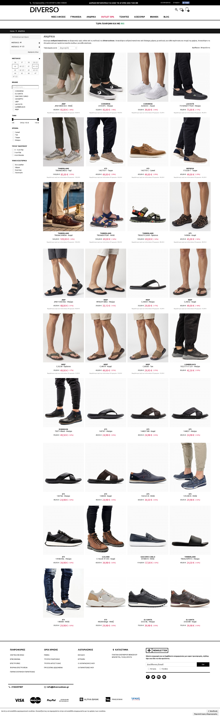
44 (15, 73)
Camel (17, 132)
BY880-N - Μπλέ (147, 559)
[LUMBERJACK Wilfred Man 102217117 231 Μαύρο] (190, 338)
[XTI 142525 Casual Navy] (147, 467)
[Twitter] (153, 677)
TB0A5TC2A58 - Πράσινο (148, 235)
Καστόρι (18, 170)
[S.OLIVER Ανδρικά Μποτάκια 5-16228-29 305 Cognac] (105, 530)
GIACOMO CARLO (21, 96)
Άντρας (153, 669)
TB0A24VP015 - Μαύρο (190, 559)
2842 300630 (62, 3)
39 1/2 (35, 62)
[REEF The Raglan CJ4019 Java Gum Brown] (105, 338)
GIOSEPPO (19, 99)
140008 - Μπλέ (63, 622)
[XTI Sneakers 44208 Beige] (105, 593)
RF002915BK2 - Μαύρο (106, 302)
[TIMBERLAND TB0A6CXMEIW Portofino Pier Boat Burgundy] (63, 206)
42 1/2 (22, 70)
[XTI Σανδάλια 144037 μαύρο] (190, 402)
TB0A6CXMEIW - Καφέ (63, 235)
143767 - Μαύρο (105, 431)
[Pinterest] (164, 677)
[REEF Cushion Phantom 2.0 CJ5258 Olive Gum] (63, 338)
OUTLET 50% (107, 17)
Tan (16, 135)
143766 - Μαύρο (63, 496)
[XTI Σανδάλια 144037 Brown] (147, 402)
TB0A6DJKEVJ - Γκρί (63, 170)
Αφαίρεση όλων (33, 52)
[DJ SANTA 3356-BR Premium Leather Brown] (190, 593)
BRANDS (154, 17)
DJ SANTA (19, 94)
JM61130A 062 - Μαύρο (63, 302)
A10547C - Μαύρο (105, 106)
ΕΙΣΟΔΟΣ (81, 655)
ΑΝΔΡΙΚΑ (91, 17)
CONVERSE (19, 91)
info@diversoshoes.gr (58, 687)
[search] (176, 9)
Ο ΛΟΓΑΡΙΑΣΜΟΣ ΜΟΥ (86, 663)
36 (15, 62)
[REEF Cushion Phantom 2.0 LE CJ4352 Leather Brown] (190, 273)
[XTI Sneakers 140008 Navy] (63, 593)
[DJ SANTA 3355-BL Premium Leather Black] (147, 593)
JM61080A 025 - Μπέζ (63, 106)
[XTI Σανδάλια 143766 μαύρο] (63, 467)
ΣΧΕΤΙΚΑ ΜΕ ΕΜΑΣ (17, 655)
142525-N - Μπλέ (148, 496)
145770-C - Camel (148, 170)
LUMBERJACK (20, 107)
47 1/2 (15, 76)
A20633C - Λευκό (148, 106)
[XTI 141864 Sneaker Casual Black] (63, 530)
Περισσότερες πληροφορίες (205, 714)
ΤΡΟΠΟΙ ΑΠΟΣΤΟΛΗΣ (52, 663)
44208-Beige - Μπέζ (106, 622)
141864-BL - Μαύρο (63, 559)
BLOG (166, 17)
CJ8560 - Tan (148, 366)
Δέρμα (17, 167)
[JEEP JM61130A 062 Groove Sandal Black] (63, 273)
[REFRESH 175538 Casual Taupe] (190, 141)
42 (15, 70)
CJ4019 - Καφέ (106, 366)
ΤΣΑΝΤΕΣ (124, 17)
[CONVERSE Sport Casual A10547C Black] (105, 77)
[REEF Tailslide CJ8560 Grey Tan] (147, 338)
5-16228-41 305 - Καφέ (105, 559)
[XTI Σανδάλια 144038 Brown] (105, 467)
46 (29, 73)
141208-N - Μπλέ (190, 496)
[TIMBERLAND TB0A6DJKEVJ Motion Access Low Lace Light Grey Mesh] (63, 141)
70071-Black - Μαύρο (63, 431)
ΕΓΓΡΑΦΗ (81, 659)
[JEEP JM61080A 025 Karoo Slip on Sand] (63, 77)
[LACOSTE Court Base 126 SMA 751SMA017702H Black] (190, 77)
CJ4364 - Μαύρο (148, 302)
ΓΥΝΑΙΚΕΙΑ (75, 17)
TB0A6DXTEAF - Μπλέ (106, 235)
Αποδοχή (213, 711)
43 (29, 70)
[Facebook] (148, 677)
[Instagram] (159, 677)
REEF (17, 109)
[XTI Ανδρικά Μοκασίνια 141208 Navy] (190, 467)
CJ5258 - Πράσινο (63, 366)
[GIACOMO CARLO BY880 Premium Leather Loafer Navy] (147, 530)
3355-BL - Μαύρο (148, 622)
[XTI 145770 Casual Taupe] (105, 141)
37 (22, 62)
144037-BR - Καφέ (148, 431)
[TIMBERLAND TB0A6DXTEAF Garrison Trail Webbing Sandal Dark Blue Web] (105, 206)
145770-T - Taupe (106, 170)
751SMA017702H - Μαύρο (190, 106)
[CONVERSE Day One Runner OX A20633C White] (147, 77)
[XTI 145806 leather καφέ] (190, 206)
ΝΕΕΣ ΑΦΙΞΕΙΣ (58, 17)
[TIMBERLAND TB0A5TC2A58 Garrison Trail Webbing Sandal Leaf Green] (147, 206)
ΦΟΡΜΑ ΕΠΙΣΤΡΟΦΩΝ (18, 667)
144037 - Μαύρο (190, 431)
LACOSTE (18, 104)
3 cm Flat (18, 152)
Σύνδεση (176, 2)
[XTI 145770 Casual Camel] (147, 141)
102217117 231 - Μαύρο (190, 366)
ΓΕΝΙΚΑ (46, 655)
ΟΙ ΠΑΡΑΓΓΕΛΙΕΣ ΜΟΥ (86, 667)
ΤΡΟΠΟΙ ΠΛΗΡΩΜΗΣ (52, 659)
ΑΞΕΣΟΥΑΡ (139, 17)
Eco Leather (19, 165)
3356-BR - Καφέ (190, 622)
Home (12, 31)
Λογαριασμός (165, 2)
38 (29, 62)
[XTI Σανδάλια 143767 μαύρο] (105, 402)
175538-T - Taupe (190, 170)
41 (29, 66)
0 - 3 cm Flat (19, 150)
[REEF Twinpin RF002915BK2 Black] (105, 273)
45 (22, 73)
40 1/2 (22, 66)
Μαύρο (17, 140)
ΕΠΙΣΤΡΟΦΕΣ (15, 663)
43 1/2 (35, 70)
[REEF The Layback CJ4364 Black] (147, 273)
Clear (38, 58)
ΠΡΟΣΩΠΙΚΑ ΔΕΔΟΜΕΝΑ (53, 667)
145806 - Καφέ (190, 235)
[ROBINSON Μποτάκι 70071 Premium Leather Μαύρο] (63, 402)
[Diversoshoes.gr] (44, 9)
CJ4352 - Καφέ (190, 302)
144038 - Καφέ (106, 496)
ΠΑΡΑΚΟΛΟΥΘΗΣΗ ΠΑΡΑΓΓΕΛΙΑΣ (22, 672)
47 (35, 73)
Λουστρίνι (19, 172)
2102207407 (17, 687)
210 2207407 (50, 3)
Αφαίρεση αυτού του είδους (38, 43)
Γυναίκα (165, 669)
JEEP (17, 101)
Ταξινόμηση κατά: (50, 48)
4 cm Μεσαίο (19, 155)
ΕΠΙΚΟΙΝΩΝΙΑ (15, 659)
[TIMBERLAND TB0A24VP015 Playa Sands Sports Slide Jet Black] (190, 530)
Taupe (17, 137)
